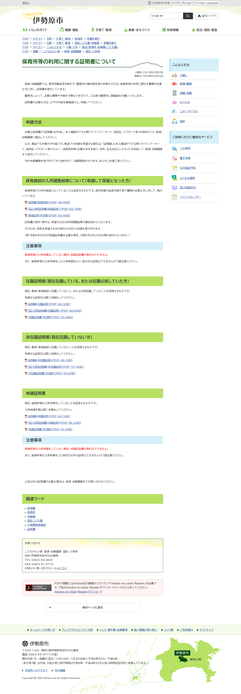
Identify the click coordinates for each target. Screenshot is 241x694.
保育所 (79, 38)
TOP (25, 38)
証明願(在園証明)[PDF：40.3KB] (49, 304)
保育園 (31, 508)
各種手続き (93, 38)
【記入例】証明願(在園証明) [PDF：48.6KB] (54, 310)
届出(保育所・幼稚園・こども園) (100, 47)
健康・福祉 (71, 29)
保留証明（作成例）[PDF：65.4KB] (49, 215)
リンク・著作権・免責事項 (113, 630)
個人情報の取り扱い (145, 630)
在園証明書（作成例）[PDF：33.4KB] (50, 317)
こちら (63, 568)
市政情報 (173, 29)
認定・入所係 (93, 51)
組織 (35, 51)
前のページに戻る (92, 607)
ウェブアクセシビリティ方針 (77, 630)
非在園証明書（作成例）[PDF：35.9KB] (51, 373)
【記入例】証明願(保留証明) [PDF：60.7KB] (55, 209)
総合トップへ (209, 15)
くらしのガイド (37, 29)
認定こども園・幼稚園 (87, 43)
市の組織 (60, 670)
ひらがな (176, 3)
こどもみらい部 (51, 51)
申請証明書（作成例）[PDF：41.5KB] (50, 429)
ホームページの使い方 (42, 630)
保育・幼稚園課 (72, 51)
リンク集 (168, 630)
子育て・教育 (103, 29)
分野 (49, 38)
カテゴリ (37, 38)
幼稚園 (31, 516)
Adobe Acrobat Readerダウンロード (78, 591)
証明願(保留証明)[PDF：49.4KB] (49, 202)
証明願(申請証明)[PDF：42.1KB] (49, 416)
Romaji (187, 3)
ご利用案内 (186, 630)
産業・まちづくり (139, 29)
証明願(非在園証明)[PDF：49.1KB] (50, 360)
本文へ (26, 3)
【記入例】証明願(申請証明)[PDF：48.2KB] (54, 423)
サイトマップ (206, 630)
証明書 (31, 529)
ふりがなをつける (161, 3)
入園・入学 (72, 47)
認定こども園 (35, 520)
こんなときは (54, 47)
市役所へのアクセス (36, 670)
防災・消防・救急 (207, 29)
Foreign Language (206, 3)
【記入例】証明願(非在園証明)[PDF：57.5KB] (55, 367)
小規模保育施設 (36, 525)
